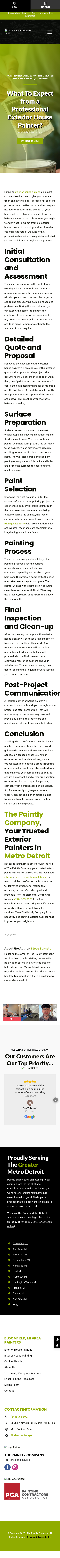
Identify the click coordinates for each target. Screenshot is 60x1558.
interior (8, 877)
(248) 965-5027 (23, 899)
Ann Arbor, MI (20, 1249)
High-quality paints (15, 523)
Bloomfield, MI (20, 1243)
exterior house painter (27, 191)
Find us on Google (21, 1435)
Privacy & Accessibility (39, 1537)
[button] (4, 1099)
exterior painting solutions (31, 877)
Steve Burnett (41, 948)
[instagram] (15, 1467)
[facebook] (7, 1467)
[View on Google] (30, 1103)
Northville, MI (20, 1265)
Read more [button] (30, 1095)
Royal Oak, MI (20, 1254)
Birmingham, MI (21, 1260)
